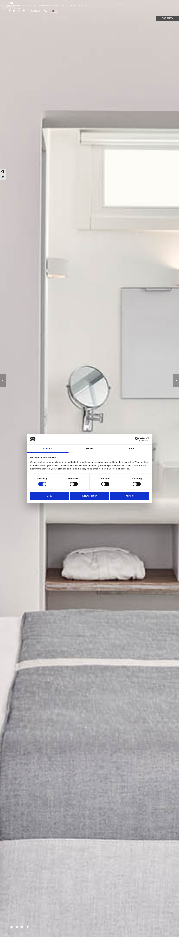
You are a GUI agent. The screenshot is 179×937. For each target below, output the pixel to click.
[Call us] (45, 11)
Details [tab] (89, 448)
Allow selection (89, 496)
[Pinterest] (24, 10)
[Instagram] (19, 10)
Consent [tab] (47, 448)
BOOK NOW (167, 18)
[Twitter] (14, 10)
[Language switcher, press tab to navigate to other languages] (54, 10)
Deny (49, 496)
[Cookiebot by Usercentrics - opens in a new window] (137, 439)
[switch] (74, 484)
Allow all (130, 496)
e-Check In (35, 10)
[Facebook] (9, 10)
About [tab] (131, 448)
